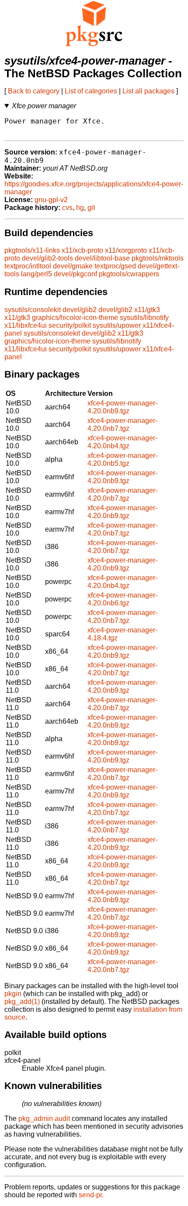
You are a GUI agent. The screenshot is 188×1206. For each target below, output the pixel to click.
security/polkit (70, 325)
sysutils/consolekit (32, 309)
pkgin (12, 993)
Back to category (33, 91)
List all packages (148, 91)
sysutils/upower (117, 325)
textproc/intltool (27, 266)
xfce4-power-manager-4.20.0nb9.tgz (122, 407)
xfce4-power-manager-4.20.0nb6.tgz (122, 599)
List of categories (91, 91)
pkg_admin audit (44, 1118)
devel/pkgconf (75, 274)
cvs (67, 207)
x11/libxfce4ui (25, 325)
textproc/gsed (115, 266)
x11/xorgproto (126, 250)
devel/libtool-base (102, 258)
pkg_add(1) (22, 1001)
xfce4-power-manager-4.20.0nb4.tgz (122, 442)
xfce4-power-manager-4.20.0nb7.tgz (122, 424)
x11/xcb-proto (82, 250)
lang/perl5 (36, 274)
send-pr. (91, 1195)
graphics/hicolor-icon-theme (75, 317)
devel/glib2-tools (47, 258)
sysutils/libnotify (144, 317)
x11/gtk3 (147, 309)
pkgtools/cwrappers (129, 274)
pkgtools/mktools (158, 258)
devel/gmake (73, 266)
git (91, 207)
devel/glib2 (80, 309)
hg (80, 207)
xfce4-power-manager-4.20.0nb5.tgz (122, 459)
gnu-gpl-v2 (51, 199)
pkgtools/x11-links (32, 250)
